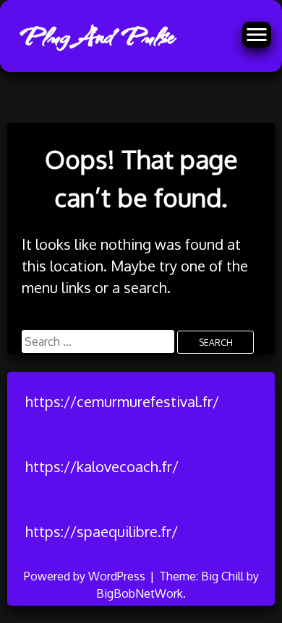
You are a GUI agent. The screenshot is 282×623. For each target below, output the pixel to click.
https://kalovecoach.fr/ (102, 466)
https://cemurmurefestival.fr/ (122, 401)
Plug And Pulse (95, 36)
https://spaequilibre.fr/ (101, 531)
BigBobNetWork (139, 593)
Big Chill (222, 576)
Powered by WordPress (86, 576)
